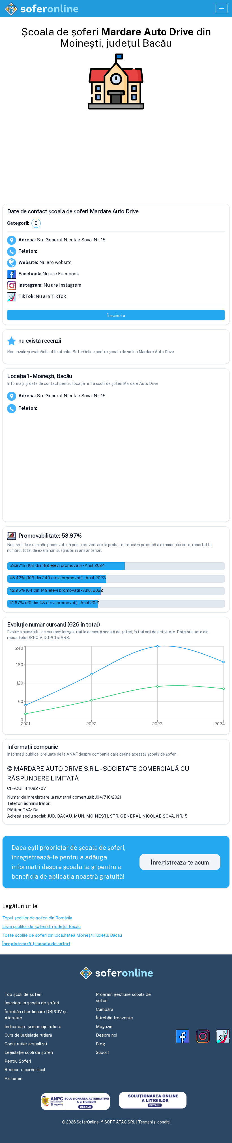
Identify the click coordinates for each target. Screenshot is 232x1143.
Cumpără (104, 1009)
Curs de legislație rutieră (28, 1035)
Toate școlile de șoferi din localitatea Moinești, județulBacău (62, 935)
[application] (116, 687)
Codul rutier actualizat (26, 1043)
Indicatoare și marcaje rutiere (33, 1026)
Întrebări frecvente (114, 1017)
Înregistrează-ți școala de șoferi (36, 943)
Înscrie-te (116, 315)
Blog (100, 1043)
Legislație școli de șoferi (29, 1052)
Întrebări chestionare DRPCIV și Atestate (35, 1014)
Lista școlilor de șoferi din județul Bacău (41, 926)
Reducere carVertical (25, 1069)
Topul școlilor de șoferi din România (37, 917)
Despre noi (106, 1035)
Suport (102, 1052)
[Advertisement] (116, 154)
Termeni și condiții (154, 1122)
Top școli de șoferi (23, 994)
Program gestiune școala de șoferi (123, 997)
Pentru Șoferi (18, 1061)
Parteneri (13, 1078)
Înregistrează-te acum (180, 862)
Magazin (104, 1026)
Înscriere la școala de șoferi (32, 1002)
